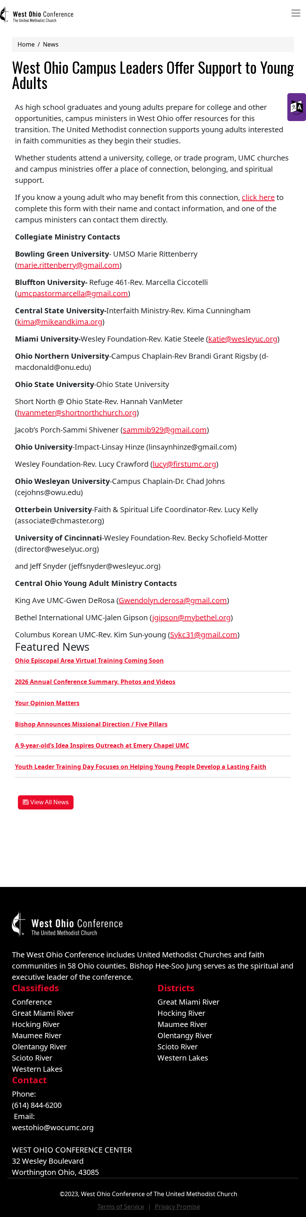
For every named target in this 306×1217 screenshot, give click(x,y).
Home (26, 44)
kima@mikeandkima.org (59, 322)
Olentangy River (39, 1047)
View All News (49, 802)
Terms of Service (120, 1206)
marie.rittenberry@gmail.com (68, 265)
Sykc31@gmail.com (203, 635)
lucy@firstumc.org (184, 464)
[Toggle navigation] (296, 13)
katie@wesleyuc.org (242, 339)
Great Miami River (43, 1013)
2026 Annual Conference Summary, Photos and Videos (95, 682)
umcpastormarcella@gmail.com (72, 293)
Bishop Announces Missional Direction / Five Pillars (91, 724)
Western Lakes (37, 1069)
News (51, 44)
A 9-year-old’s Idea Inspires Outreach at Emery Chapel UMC (102, 745)
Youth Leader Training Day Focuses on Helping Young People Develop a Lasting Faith (140, 767)
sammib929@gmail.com (165, 430)
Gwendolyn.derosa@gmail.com (173, 600)
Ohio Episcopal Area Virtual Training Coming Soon (89, 660)
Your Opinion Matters (47, 703)
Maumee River (37, 1035)
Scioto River (32, 1058)
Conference (32, 1002)
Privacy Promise (177, 1206)
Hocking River (36, 1024)
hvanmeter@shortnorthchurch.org (77, 413)
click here (258, 197)
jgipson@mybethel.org (191, 617)
